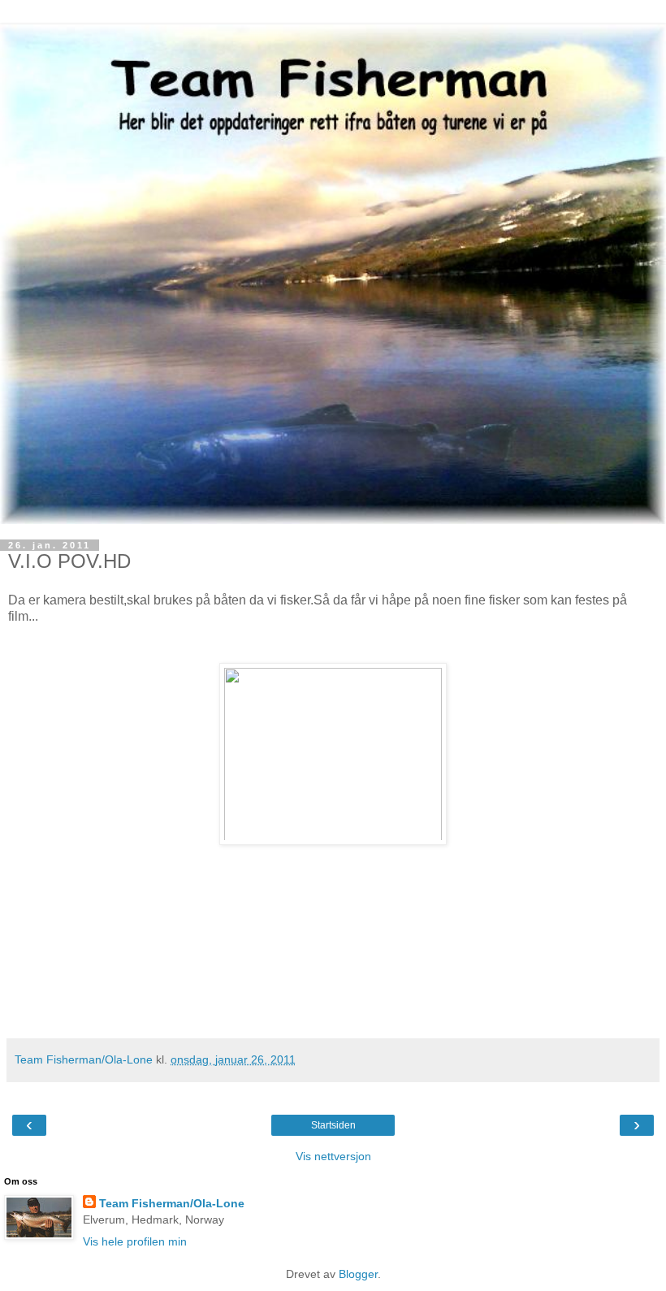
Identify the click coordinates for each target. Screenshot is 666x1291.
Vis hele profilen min (135, 1241)
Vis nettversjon (333, 1156)
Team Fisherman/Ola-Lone (171, 1203)
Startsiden (333, 1125)
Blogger (358, 1273)
